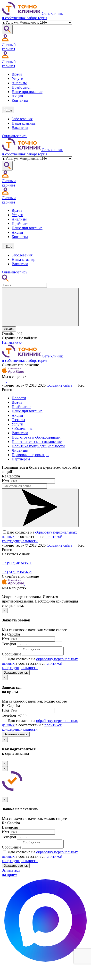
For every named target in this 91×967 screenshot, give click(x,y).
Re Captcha (11, 476)
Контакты (20, 100)
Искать (9, 329)
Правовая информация (30, 455)
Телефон (9, 644)
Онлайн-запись (14, 136)
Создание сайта (59, 385)
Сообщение (11, 654)
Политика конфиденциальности (38, 446)
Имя (5, 481)
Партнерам (21, 459)
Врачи (17, 74)
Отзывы (18, 420)
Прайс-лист (21, 87)
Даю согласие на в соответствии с (39, 536)
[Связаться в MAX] (45, 963)
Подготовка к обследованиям (36, 437)
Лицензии (20, 450)
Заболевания (22, 119)
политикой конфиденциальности (32, 538)
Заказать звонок (16, 672)
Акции (17, 96)
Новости (19, 398)
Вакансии (20, 128)
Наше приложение (27, 92)
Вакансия (10, 827)
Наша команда (23, 123)
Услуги (17, 78)
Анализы (19, 83)
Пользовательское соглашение (37, 442)
